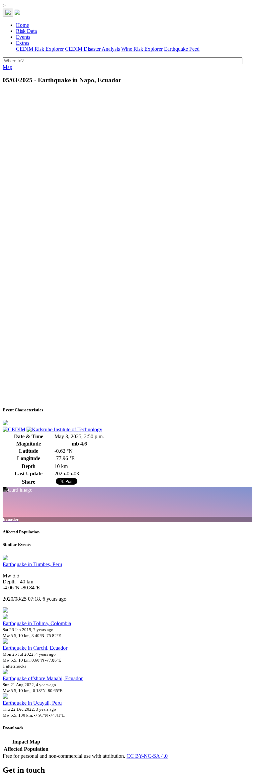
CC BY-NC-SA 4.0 (147, 756)
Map (7, 67)
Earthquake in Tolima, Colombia (37, 623)
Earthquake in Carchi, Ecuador (35, 648)
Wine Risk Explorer (142, 49)
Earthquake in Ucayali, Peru (32, 703)
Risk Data (26, 31)
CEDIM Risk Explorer (40, 49)
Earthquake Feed (182, 49)
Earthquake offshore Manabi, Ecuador (43, 678)
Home (22, 25)
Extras (22, 43)
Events (23, 37)
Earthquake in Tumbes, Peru (32, 564)
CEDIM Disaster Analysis (92, 49)
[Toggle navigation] (8, 13)
